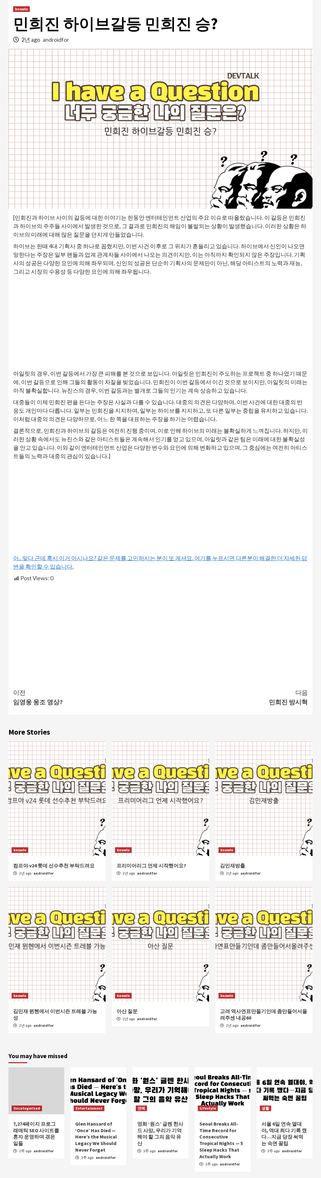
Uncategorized (26, 1108)
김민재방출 (232, 865)
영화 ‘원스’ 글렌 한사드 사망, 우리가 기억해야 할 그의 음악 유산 (160, 1133)
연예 (141, 1108)
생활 (265, 1108)
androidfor (56, 39)
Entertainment (89, 1108)
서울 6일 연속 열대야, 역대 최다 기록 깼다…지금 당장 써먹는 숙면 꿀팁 (284, 1133)
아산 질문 (127, 1011)
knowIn (21, 9)
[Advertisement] (160, 323)
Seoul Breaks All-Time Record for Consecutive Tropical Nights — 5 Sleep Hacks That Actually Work (221, 1140)
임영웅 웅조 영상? (38, 697)
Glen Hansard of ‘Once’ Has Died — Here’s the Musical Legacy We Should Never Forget (96, 1137)
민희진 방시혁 (288, 697)
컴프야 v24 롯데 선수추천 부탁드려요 (54, 865)
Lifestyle (208, 1108)
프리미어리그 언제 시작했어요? (151, 865)
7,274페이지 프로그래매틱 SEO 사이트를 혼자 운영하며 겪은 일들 (36, 1133)
